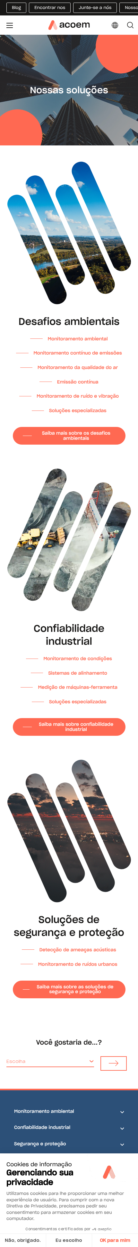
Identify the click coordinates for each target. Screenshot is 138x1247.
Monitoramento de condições (77, 658)
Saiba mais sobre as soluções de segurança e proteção (75, 989)
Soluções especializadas (78, 410)
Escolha (15, 1061)
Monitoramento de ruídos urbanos (77, 964)
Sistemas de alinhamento (77, 673)
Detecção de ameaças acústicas (77, 950)
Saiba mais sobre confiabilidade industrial (76, 726)
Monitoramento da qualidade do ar (78, 367)
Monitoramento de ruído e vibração (78, 396)
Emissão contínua (77, 382)
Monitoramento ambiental (78, 339)
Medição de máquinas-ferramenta (77, 687)
